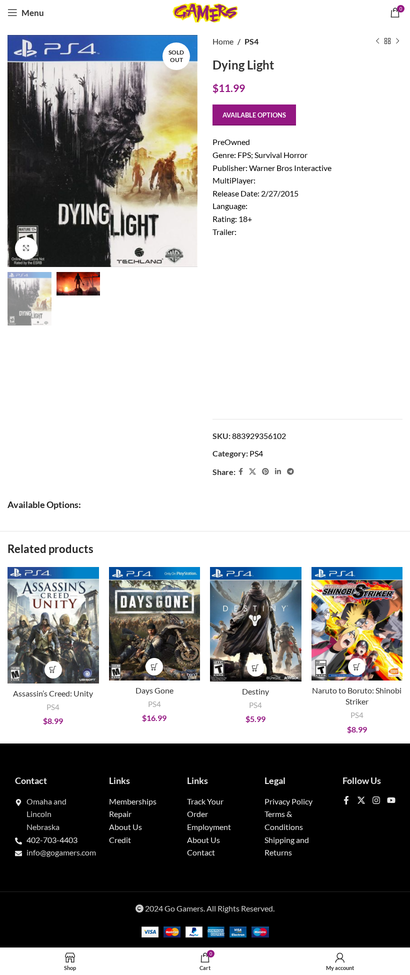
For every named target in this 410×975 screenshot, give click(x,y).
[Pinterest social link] (265, 471)
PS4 (251, 41)
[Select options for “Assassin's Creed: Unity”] (53, 669)
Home (223, 41)
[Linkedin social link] (278, 471)
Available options (254, 115)
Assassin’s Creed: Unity (53, 693)
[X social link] (252, 471)
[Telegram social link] (290, 471)
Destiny (255, 691)
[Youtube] (391, 800)
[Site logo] (205, 11)
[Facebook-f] (346, 800)
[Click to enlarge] (26, 248)
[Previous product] (377, 41)
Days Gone (155, 690)
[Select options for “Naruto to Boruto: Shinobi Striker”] (357, 667)
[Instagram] (376, 800)
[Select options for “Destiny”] (255, 667)
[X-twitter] (361, 800)
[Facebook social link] (241, 471)
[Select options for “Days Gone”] (154, 667)
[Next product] (397, 41)
